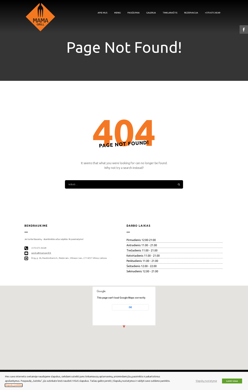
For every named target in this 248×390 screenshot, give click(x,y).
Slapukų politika (13, 385)
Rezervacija (191, 12)
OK (130, 307)
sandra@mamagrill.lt (41, 253)
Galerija (151, 12)
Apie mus (102, 12)
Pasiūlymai (134, 12)
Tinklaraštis (170, 12)
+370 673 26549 (212, 12)
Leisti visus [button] (232, 381)
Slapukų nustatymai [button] (206, 380)
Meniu (117, 12)
